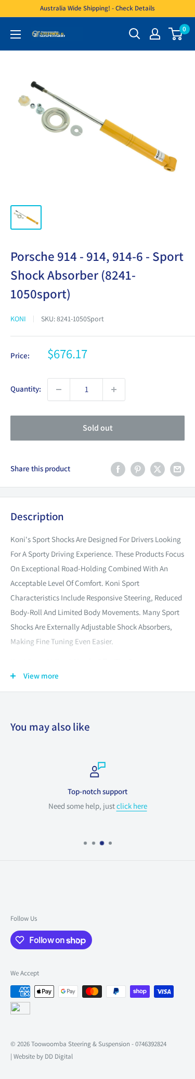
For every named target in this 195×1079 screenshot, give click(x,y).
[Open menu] (15, 34)
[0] (176, 34)
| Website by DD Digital (41, 1056)
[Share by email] (177, 468)
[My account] (155, 34)
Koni (18, 318)
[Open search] (134, 34)
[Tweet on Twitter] (157, 468)
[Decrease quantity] (59, 389)
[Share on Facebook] (118, 468)
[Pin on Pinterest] (138, 468)
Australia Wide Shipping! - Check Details (97, 8)
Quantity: (25, 389)
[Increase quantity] (114, 389)
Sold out (98, 427)
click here (131, 806)
